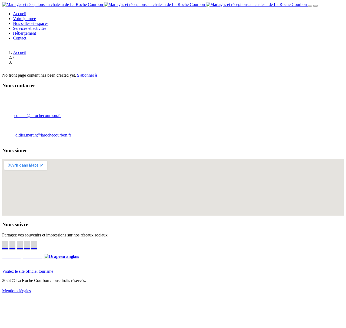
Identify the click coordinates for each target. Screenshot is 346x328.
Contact (19, 38)
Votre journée (24, 18)
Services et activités (29, 28)
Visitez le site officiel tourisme (27, 271)
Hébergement (24, 33)
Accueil (19, 13)
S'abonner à (87, 75)
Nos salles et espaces (30, 23)
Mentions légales (16, 290)
